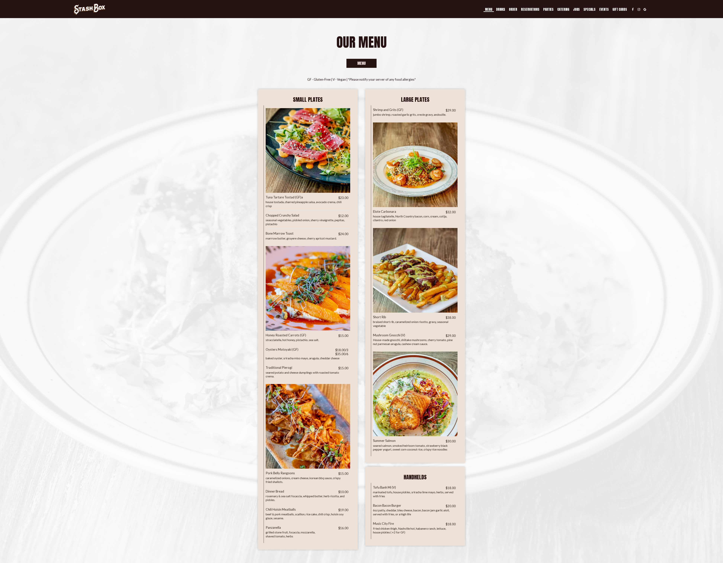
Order (513, 9)
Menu (488, 9)
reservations (530, 9)
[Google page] (645, 9)
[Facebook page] (633, 9)
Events (604, 9)
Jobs (576, 9)
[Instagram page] (639, 9)
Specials (589, 9)
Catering (563, 9)
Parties (548, 9)
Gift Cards (619, 9)
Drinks (500, 9)
